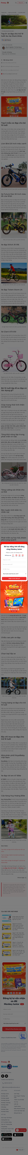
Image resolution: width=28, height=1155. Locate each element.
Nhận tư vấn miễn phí (14, 578)
